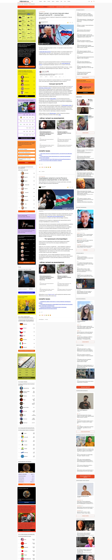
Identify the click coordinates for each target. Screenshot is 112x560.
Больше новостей (85, 77)
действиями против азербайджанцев (55, 216)
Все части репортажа (26, 530)
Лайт (61, 1)
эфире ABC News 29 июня (45, 51)
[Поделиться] (70, 22)
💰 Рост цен (67, 6)
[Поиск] (93, 1)
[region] (26, 291)
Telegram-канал (53, 113)
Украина (40, 1)
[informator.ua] (24, 1)
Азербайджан (41, 319)
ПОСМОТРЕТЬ (85, 92)
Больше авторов (85, 132)
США (39, 171)
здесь (60, 114)
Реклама (69, 1)
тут (55, 295)
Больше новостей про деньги (85, 476)
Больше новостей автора (85, 431)
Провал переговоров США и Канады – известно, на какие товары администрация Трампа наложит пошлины (47, 146)
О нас (65, 1)
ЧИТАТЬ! (26, 312)
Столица (49, 1)
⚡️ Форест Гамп (51, 6)
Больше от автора (85, 515)
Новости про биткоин (27, 484)
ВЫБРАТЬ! (26, 162)
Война (45, 1)
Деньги (53, 1)
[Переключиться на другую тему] (91, 1)
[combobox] (32, 289)
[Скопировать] (72, 22)
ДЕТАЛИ (26, 66)
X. (58, 221)
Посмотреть (26, 502)
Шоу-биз (57, 1)
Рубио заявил (53, 98)
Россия (43, 171)
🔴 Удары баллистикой (59, 6)
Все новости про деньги (26, 377)
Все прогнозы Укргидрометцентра (26, 292)
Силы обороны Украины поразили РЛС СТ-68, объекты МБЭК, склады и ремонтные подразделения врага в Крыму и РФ (64, 140)
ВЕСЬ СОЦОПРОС (27, 262)
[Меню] (32, 1)
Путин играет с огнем (66, 105)
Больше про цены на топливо (26, 138)
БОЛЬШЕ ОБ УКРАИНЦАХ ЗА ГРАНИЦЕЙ (27, 350)
